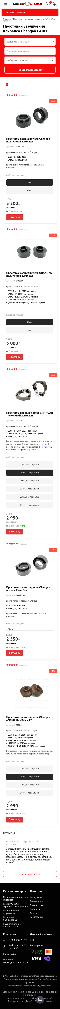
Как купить (36, 897)
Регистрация (37, 917)
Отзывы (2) (23, 544)
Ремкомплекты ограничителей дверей (15, 905)
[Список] (7, 84)
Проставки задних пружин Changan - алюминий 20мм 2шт (28, 718)
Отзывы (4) (23, 370)
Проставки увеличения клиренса (15, 898)
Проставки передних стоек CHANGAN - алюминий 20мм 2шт (29, 414)
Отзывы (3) (23, 96)
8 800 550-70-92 (18, 940)
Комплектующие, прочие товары (12, 925)
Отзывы (34, 913)
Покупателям (37, 905)
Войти (33, 940)
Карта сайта (9, 954)
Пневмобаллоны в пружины (11, 912)
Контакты (35, 909)
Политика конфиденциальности (15, 961)
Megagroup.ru (15, 1001)
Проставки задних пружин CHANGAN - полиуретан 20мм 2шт (30, 274)
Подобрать (30, 70)
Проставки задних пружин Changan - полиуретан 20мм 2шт (28, 140)
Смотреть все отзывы (30, 873)
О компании (36, 901)
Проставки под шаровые (10, 918)
